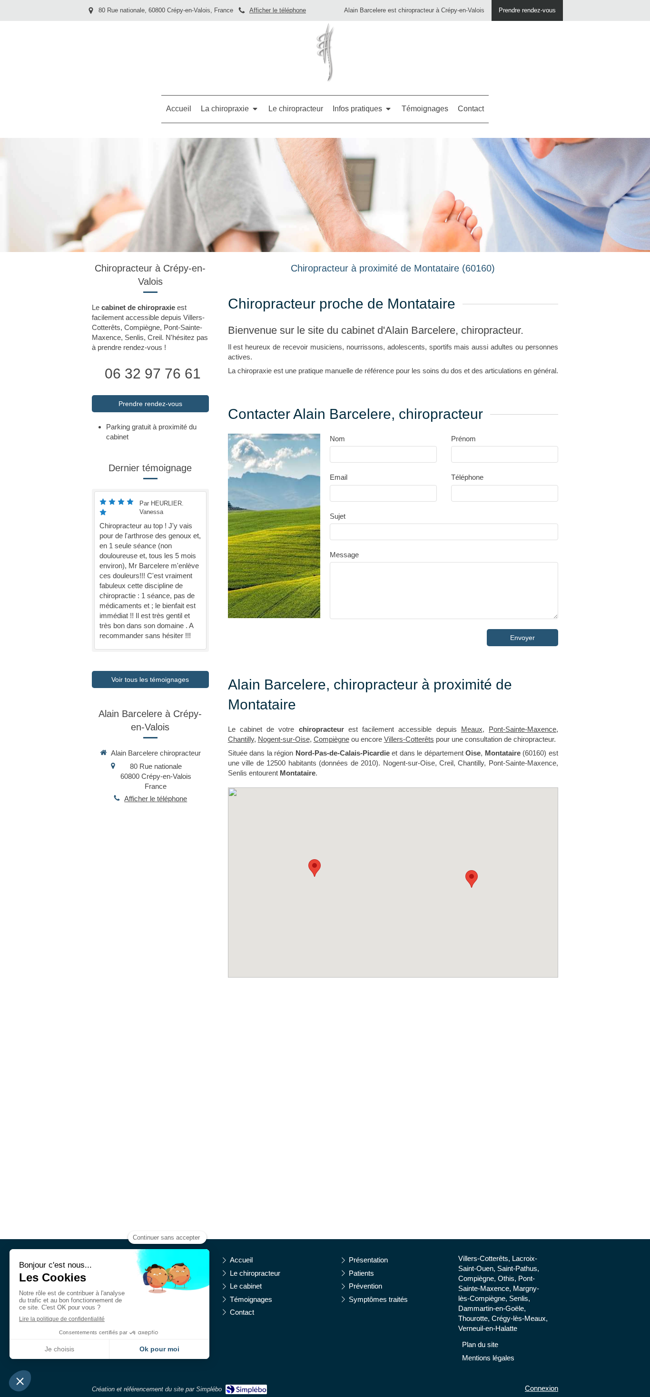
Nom (337, 439)
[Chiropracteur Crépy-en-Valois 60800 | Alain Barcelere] (325, 52)
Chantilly (241, 739)
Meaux (472, 729)
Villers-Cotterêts (409, 739)
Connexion (541, 1388)
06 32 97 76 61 (153, 373)
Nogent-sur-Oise (284, 739)
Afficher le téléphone (277, 10)
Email (338, 477)
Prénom (463, 439)
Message (344, 555)
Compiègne (331, 739)
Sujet (337, 516)
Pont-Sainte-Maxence (522, 729)
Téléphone (467, 477)
